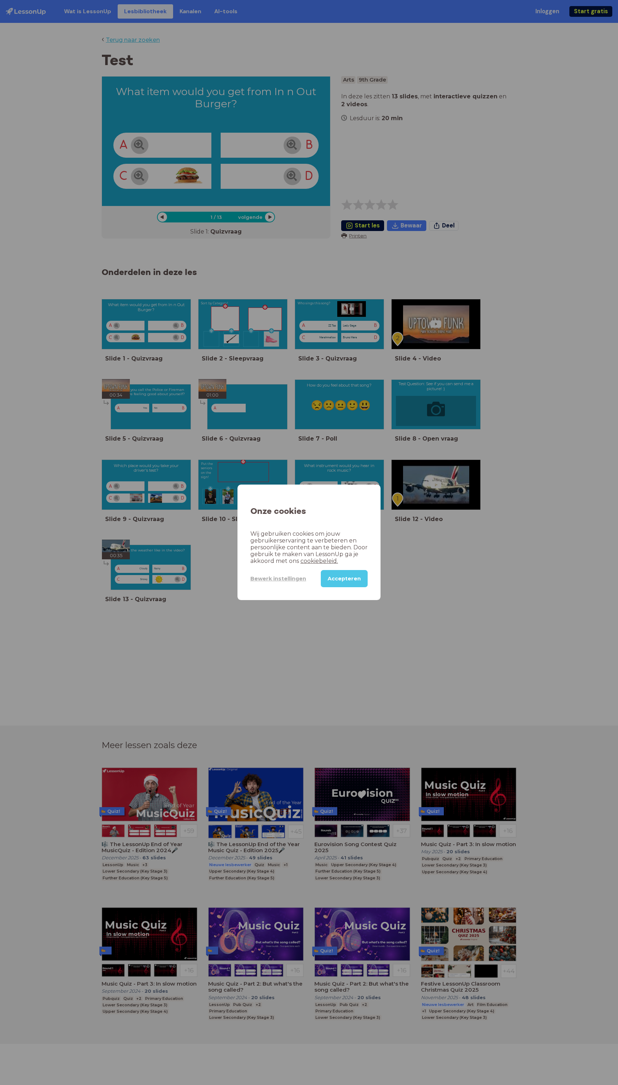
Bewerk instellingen (278, 578)
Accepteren (344, 579)
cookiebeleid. (319, 561)
